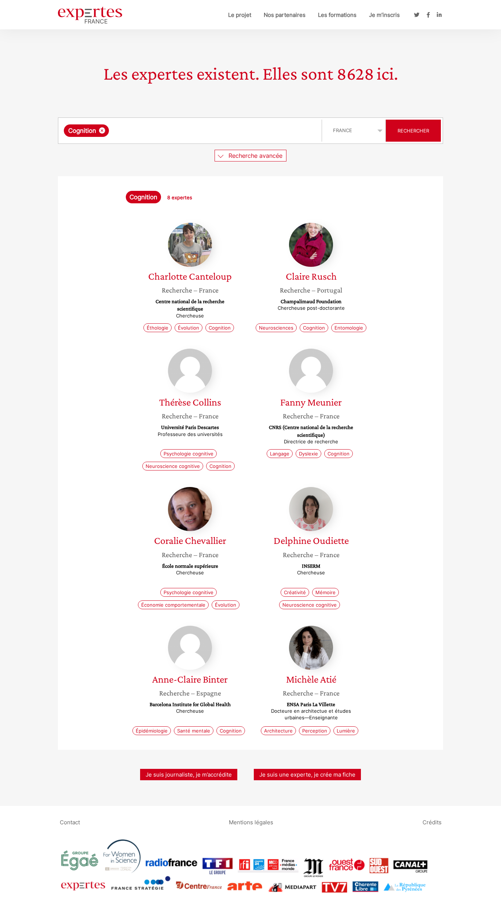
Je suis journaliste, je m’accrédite (189, 774)
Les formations (337, 14)
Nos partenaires (285, 14)
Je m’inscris (384, 14)
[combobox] (191, 131)
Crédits (432, 822)
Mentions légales (251, 822)
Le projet (239, 14)
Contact (70, 822)
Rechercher (413, 131)
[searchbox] (184, 130)
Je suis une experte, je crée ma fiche (307, 774)
